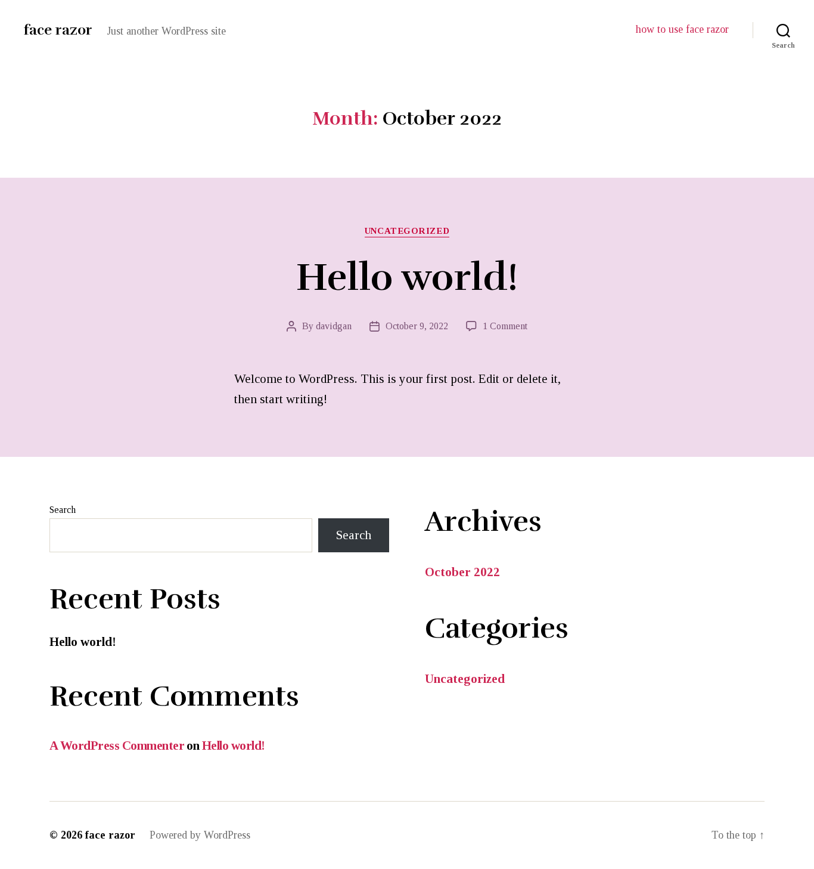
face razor (58, 30)
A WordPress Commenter (116, 745)
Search (62, 510)
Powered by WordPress (200, 835)
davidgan (334, 326)
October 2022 (462, 572)
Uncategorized (407, 231)
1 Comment (505, 326)
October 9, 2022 (417, 326)
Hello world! (407, 277)
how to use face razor (682, 29)
